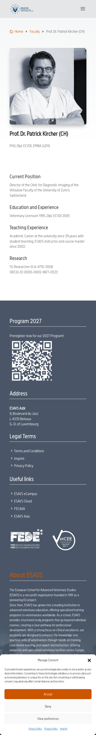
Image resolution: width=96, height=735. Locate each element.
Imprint (63, 728)
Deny (48, 706)
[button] (89, 660)
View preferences (48, 719)
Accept (48, 694)
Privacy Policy (35, 728)
